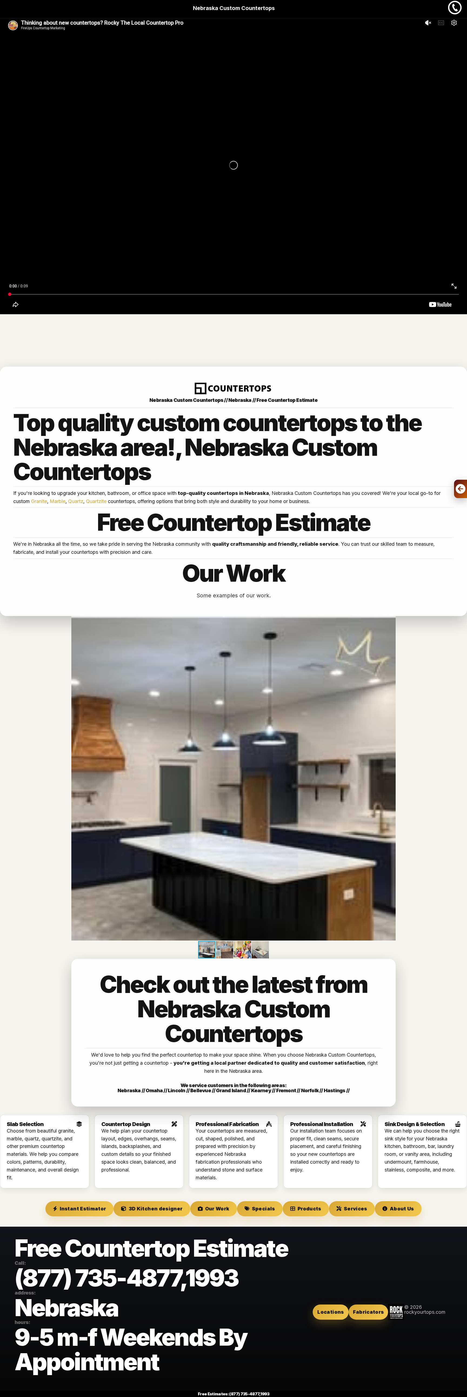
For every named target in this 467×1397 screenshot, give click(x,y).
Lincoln (176, 1090)
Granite (39, 501)
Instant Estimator (83, 1208)
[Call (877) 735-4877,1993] (455, 12)
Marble (57, 501)
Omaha (154, 1090)
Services (355, 1208)
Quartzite (96, 501)
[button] (390, 621)
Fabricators (368, 1312)
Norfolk (310, 1090)
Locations (330, 1312)
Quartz (75, 501)
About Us (402, 1208)
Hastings (334, 1090)
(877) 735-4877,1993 (126, 1278)
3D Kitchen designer (156, 1208)
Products (309, 1208)
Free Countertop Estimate (287, 400)
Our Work (217, 1208)
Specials (263, 1208)
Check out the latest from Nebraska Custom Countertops (233, 1008)
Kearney (261, 1090)
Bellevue (200, 1090)
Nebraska (129, 1090)
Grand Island (231, 1090)
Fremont (286, 1090)
